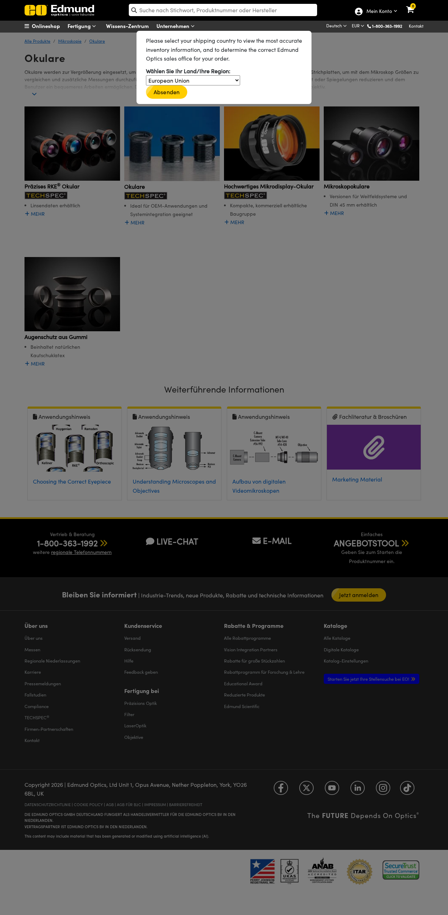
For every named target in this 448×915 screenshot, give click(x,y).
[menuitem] (50, 26)
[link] (415, 5)
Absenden (167, 92)
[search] (223, 10)
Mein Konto (378, 11)
